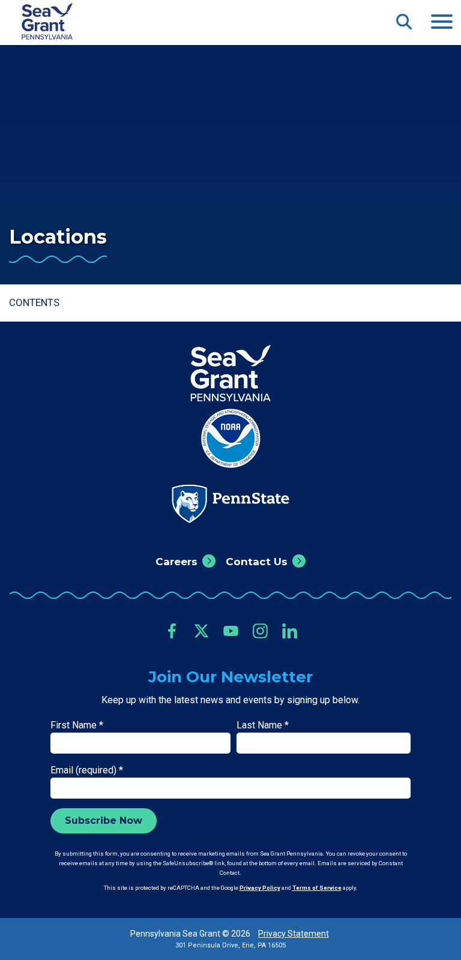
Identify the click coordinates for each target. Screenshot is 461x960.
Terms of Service (317, 887)
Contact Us (257, 562)
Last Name (263, 725)
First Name (76, 725)
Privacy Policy (260, 887)
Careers (176, 562)
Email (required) (86, 770)
